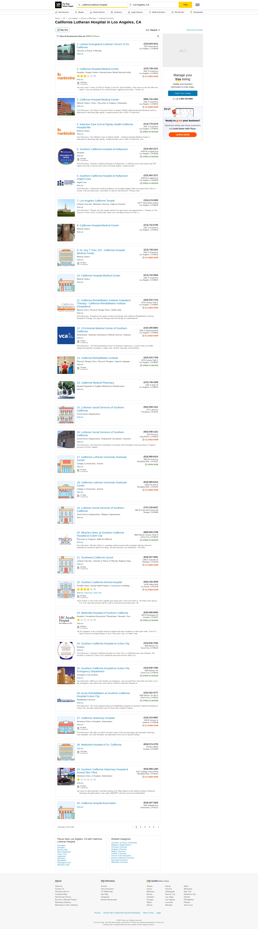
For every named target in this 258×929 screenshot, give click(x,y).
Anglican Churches (117, 204)
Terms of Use (148, 913)
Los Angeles (73, 18)
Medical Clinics (83, 310)
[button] (198, 5)
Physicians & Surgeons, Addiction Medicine (94, 539)
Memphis (169, 905)
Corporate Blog (61, 894)
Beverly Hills (62, 850)
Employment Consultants (111, 439)
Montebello (61, 860)
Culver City (62, 854)
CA (64, 18)
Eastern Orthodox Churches (122, 858)
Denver (149, 905)
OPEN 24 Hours (93, 36)
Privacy (98, 913)
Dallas (149, 902)
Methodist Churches (101, 204)
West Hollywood (64, 852)
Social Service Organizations (88, 414)
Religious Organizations (110, 514)
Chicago (150, 900)
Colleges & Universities (86, 464)
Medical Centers (83, 103)
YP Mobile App (107, 892)
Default (153, 30)
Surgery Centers (91, 72)
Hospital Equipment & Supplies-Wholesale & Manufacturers (101, 386)
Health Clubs (116, 310)
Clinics (93, 103)
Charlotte (150, 897)
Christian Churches (119, 847)
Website (80, 54)
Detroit (168, 886)
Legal (158, 913)
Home (57, 18)
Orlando (187, 897)
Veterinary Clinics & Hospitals (89, 721)
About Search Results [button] (195, 30)
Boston (149, 894)
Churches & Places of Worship (89, 51)
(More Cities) (164, 881)
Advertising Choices (63, 897)
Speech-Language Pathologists (127, 361)
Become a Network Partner (66, 900)
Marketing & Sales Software (66, 905)
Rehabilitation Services (86, 700)
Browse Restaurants (109, 900)
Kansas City (170, 894)
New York (187, 892)
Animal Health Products (99, 586)
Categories (105, 897)
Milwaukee (188, 889)
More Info (97, 593)
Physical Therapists (106, 361)
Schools (100, 464)
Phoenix (187, 902)
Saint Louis (188, 905)
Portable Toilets (83, 586)
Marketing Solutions (63, 902)
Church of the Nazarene (121, 856)
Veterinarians (82, 335)
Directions (89, 593)
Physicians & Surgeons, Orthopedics (112, 103)
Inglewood (61, 856)
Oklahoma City (190, 894)
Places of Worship (88, 18)
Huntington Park (64, 863)
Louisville (169, 902)
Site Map (104, 894)
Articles (104, 886)
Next (157, 827)
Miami (186, 886)
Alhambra (61, 858)
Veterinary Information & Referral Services (105, 335)
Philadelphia (189, 900)
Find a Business (107, 889)
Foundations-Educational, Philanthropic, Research (105, 616)
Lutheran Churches (84, 204)
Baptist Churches (118, 851)
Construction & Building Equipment (125, 586)
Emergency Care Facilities (87, 675)
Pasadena (61, 845)
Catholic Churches (119, 854)
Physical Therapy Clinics (100, 310)
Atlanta (149, 886)
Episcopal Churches (119, 860)
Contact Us (59, 889)
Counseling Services (131, 439)
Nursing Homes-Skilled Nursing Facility (115, 72)
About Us (59, 886)
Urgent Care (81, 182)
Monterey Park (63, 865)
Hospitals (80, 72)
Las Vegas (169, 897)
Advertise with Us (62, 892)
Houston (168, 889)
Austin (149, 889)
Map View (64, 30)
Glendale (61, 848)
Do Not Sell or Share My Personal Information (121, 913)
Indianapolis (170, 892)
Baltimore (150, 892)
